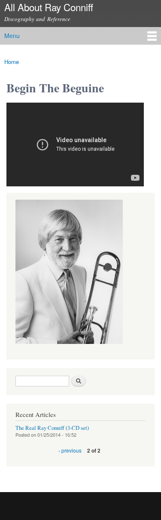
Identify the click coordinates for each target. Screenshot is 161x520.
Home (11, 62)
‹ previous (70, 450)
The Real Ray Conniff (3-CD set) (52, 428)
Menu (12, 35)
